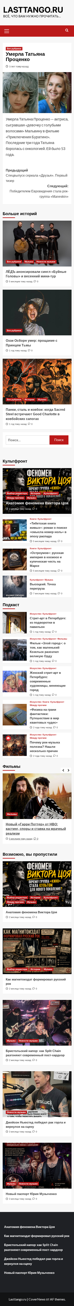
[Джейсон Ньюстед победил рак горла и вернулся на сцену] (37, 1094)
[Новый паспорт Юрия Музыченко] (37, 1165)
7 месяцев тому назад (44, 593)
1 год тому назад (18, 350)
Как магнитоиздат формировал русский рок (36, 1236)
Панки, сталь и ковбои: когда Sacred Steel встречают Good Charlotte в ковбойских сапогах (35, 414)
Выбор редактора (17, 493)
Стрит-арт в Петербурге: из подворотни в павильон (48, 622)
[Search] (66, 30)
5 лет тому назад (19, 66)
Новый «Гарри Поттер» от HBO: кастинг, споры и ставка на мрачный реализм (36, 829)
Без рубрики (14, 48)
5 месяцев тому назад (20, 281)
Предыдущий (36, 176)
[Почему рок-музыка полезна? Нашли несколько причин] (15, 745)
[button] (7, 30)
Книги (33, 519)
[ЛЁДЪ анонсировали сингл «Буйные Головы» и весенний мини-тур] (37, 243)
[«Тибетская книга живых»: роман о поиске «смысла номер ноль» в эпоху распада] (15, 530)
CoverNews (37, 1299)
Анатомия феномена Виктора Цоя (37, 503)
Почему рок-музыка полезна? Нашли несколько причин (45, 747)
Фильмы (62, 639)
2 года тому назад (42, 727)
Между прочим (15, 498)
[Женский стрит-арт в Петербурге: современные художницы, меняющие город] (15, 681)
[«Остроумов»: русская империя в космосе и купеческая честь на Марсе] (15, 559)
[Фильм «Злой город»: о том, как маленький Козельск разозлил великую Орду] (15, 650)
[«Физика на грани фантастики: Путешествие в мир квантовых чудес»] (15, 714)
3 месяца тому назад (20, 1131)
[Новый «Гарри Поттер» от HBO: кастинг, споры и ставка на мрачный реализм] (37, 796)
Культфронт (51, 493)
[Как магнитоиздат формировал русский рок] (37, 951)
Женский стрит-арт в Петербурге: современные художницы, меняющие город (48, 681)
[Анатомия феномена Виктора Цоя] (37, 884)
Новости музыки (46, 261)
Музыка (29, 261)
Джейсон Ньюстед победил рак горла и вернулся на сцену (33, 1261)
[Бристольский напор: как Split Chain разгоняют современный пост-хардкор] (37, 1023)
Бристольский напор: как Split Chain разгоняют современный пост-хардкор (33, 1247)
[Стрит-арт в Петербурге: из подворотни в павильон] (15, 622)
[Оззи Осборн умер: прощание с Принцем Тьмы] (37, 312)
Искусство (36, 614)
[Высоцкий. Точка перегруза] (15, 586)
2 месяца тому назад (20, 509)
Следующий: (39, 191)
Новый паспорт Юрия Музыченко (31, 1194)
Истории (29, 399)
